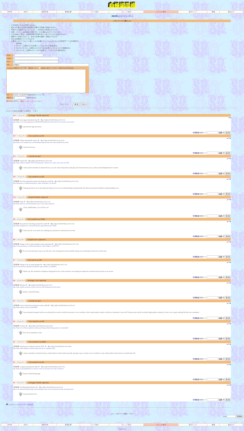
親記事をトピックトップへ (122, 16)
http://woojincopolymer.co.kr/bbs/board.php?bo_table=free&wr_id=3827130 (36, 246)
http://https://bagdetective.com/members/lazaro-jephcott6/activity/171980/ (35, 225)
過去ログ (231, 12)
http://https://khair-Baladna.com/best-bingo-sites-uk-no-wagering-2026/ (34, 348)
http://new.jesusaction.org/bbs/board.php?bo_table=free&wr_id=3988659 (34, 266)
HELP (26, 12)
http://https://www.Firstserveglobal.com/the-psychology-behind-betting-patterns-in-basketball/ (40, 328)
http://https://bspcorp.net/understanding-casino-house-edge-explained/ (33, 203)
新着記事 (68, 12)
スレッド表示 (126, 12)
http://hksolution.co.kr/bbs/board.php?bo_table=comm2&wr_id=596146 (34, 183)
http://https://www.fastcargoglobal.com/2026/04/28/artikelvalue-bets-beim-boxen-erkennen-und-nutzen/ (43, 122)
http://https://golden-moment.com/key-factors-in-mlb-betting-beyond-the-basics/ (36, 287)
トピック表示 (161, 12)
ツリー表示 (94, 12)
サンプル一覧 (39, 95)
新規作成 (45, 12)
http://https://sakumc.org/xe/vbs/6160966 (25, 307)
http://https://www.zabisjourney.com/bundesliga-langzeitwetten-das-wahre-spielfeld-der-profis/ (40, 142)
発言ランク (193, 12)
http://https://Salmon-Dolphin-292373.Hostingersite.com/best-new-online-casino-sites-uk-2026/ (41, 162)
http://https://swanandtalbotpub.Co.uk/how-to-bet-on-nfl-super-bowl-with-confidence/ (38, 368)
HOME (9, 12)
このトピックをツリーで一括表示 (20, 405)
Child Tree (122, 429)
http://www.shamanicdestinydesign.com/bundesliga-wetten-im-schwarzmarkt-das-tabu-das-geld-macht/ (43, 389)
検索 (213, 12)
